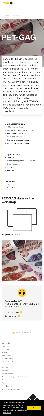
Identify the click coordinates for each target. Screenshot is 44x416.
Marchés (5, 367)
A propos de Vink (8, 358)
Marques (7, 15)
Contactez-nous (12, 312)
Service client (11, 316)
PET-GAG (16, 15)
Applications (6, 355)
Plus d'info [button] (7, 413)
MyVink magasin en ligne (24, 332)
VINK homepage (1, 15)
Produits (5, 346)
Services (5, 352)
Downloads (6, 380)
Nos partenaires (8, 374)
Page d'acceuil (8, 3)
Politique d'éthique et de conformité (15, 377)
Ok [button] (34, 408)
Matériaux (5, 349)
